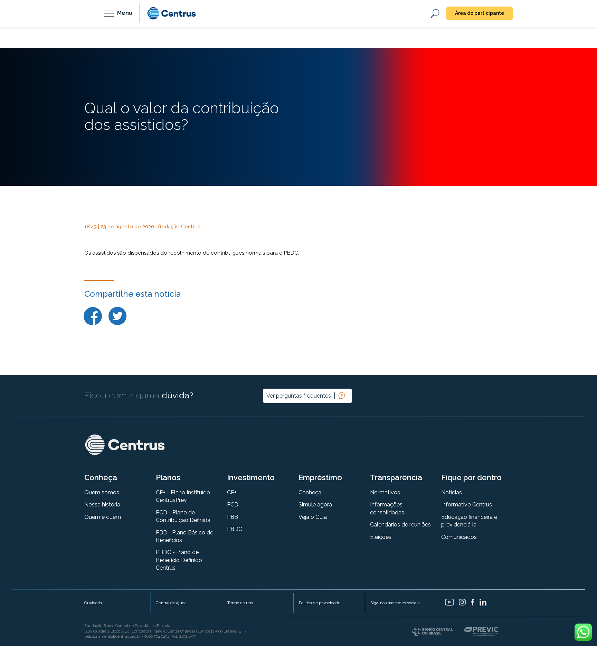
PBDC (234, 529)
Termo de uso (240, 602)
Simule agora (315, 504)
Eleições (380, 537)
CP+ (232, 492)
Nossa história (102, 504)
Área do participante (479, 13)
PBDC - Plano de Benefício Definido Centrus (179, 560)
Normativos (385, 492)
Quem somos (101, 492)
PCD (232, 504)
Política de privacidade (319, 602)
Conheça (309, 492)
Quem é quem (102, 517)
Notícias (451, 492)
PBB (232, 517)
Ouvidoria (93, 602)
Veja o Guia (312, 517)
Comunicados (459, 537)
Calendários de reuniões (400, 524)
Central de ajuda (171, 602)
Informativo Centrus (466, 504)
